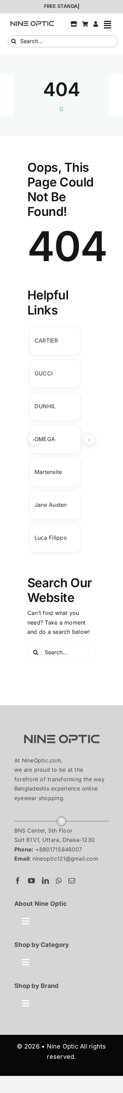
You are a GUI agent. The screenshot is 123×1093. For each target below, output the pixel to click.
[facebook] (17, 880)
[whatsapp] (59, 880)
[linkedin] (45, 880)
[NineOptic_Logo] (61, 728)
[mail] (71, 880)
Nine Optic (62, 1046)
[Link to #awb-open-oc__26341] (107, 24)
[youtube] (31, 880)
